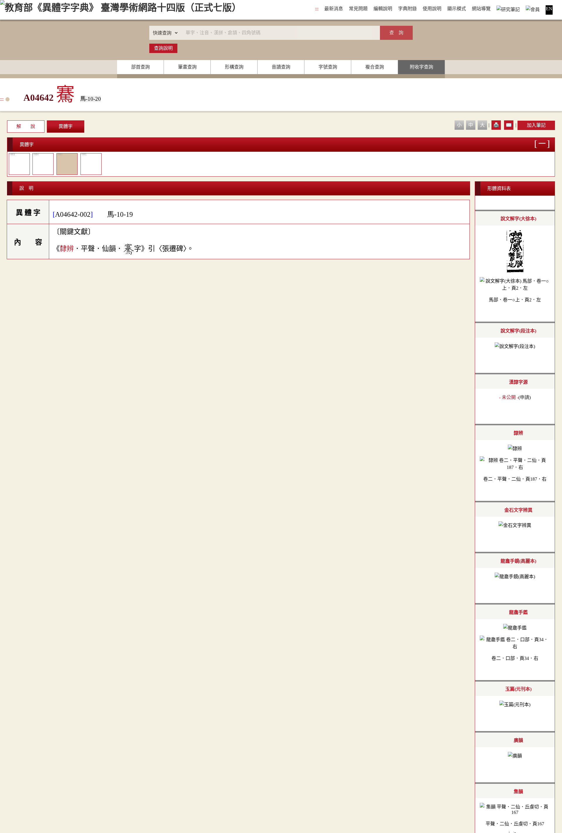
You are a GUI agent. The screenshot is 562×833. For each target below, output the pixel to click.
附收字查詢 (421, 66)
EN (549, 8)
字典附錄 (407, 8)
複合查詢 (374, 66)
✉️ (509, 124)
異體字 (66, 126)
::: (316, 8)
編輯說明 (382, 8)
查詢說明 (163, 48)
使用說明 (432, 8)
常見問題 (358, 8)
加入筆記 (536, 125)
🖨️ (496, 124)
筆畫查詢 (187, 66)
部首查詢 (140, 66)
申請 (524, 397)
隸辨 (67, 248)
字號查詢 (327, 66)
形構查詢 (234, 66)
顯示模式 (456, 8)
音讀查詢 (281, 66)
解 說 (25, 126)
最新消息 (333, 8)
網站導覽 (481, 8)
